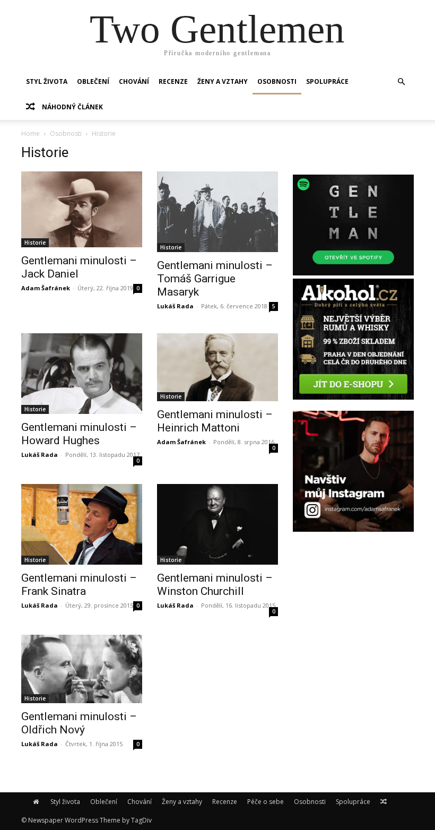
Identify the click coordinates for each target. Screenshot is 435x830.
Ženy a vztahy (222, 81)
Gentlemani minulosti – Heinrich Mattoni (215, 421)
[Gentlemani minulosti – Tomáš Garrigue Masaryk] (217, 211)
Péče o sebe (265, 801)
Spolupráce (327, 81)
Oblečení (93, 81)
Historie (35, 242)
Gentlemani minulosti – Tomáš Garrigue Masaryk (215, 278)
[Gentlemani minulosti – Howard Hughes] (81, 373)
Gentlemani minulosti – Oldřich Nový (79, 723)
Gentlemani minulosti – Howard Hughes (79, 434)
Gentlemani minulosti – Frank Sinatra (79, 585)
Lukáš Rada (175, 306)
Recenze (173, 81)
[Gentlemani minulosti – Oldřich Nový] (81, 669)
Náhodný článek (71, 106)
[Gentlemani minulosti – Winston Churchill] (217, 524)
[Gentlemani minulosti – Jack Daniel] (81, 209)
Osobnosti (277, 81)
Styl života (46, 81)
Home (30, 133)
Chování (134, 81)
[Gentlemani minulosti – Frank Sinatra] (81, 524)
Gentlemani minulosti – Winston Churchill (215, 585)
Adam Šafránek (45, 288)
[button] (401, 82)
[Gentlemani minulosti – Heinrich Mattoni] (217, 367)
